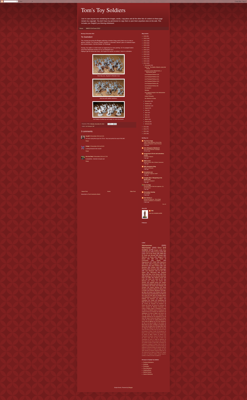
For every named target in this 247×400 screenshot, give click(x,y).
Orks (164, 250)
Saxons (147, 252)
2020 (145, 49)
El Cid (161, 270)
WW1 (149, 277)
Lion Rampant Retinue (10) (152, 81)
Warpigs (147, 90)
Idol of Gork (145, 326)
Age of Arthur (156, 265)
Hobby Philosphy (149, 96)
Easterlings (161, 300)
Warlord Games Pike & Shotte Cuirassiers (154, 162)
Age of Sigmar (154, 301)
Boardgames (161, 331)
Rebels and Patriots (146, 305)
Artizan (151, 292)
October (147, 103)
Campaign (163, 269)
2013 (145, 126)
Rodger (88, 146)
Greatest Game (160, 347)
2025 (145, 38)
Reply (87, 141)
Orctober (144, 287)
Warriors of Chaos (148, 257)
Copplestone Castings (147, 344)
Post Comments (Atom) (94, 194)
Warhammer (147, 245)
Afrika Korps (154, 329)
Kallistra (144, 298)
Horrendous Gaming (149, 192)
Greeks (153, 267)
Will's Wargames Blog (150, 166)
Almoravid (153, 272)
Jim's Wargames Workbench (152, 148)
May (146, 115)
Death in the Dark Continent (148, 332)
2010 (145, 133)
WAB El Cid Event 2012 (93, 28)
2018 (145, 54)
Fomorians (163, 332)
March (146, 119)
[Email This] (108, 124)
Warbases (162, 339)
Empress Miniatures (151, 345)
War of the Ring (148, 323)
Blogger (131, 387)
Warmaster (146, 248)
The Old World (146, 315)
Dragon (143, 345)
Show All (164, 204)
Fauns (158, 345)
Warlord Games (153, 310)
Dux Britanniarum (158, 316)
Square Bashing (154, 287)
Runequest (158, 308)
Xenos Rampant (146, 306)
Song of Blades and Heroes (157, 313)
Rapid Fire (162, 350)
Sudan (153, 285)
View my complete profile (155, 213)
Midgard (160, 257)
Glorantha (153, 303)
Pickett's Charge (154, 350)
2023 (145, 43)
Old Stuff (152, 295)
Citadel (143, 311)
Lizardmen (144, 300)
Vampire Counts (158, 277)
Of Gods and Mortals (148, 255)
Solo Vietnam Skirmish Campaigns (152, 149)
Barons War (158, 340)
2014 (145, 63)
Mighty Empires (153, 334)
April (146, 117)
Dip (165, 301)
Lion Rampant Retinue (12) (152, 76)
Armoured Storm (162, 329)
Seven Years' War (148, 337)
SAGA (149, 279)
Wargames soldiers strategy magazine (157, 353)
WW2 (154, 262)
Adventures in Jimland (150, 297)
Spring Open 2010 (161, 326)
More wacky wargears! (149, 180)
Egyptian (162, 324)
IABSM (145, 334)
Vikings (153, 281)
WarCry (145, 310)
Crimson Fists (157, 344)
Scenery (156, 252)
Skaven (162, 289)
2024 (145, 40)
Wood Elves (144, 340)
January (147, 124)
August (147, 108)
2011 (145, 131)
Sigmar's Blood (153, 289)
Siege (164, 308)
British (161, 255)
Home (81, 28)
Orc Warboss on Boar (150, 98)
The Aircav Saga (148, 141)
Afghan (161, 298)
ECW (158, 332)
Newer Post (85, 191)
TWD (152, 210)
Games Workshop (148, 374)
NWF (161, 267)
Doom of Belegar (153, 324)
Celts (143, 279)
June (146, 112)
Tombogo (160, 285)
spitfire (157, 355)
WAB (161, 253)
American (153, 269)
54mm (147, 329)
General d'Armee (152, 347)
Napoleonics (145, 262)
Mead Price (152, 326)
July (146, 110)
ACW (154, 315)
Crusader (144, 290)
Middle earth (152, 284)
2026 (145, 36)
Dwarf (143, 259)
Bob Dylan (156, 342)
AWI (148, 301)
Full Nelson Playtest (148, 156)
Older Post (133, 191)
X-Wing (150, 327)
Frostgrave (155, 264)
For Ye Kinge (147, 185)
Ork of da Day (162, 284)
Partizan (144, 269)
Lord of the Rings (151, 253)
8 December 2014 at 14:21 (97, 136)
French (161, 281)
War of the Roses (154, 274)
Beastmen (145, 331)
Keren (148, 311)
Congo (143, 308)
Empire (156, 250)
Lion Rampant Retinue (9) (151, 83)
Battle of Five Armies (159, 323)
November (148, 101)
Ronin (160, 336)
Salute (152, 300)
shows (158, 260)
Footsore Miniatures (155, 290)
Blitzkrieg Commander (158, 306)
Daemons (163, 262)
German (144, 282)
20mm (143, 329)
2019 (145, 52)
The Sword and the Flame (148, 352)
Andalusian (161, 310)
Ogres (144, 272)
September (148, 105)
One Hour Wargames (161, 321)
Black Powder (153, 331)
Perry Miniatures (147, 368)
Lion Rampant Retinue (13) (152, 74)
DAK (163, 344)
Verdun (145, 353)
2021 (145, 47)
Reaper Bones (162, 295)
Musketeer (147, 276)
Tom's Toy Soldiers (103, 10)
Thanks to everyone (148, 168)
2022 (145, 45)
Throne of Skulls (153, 339)
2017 (145, 56)
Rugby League (150, 308)
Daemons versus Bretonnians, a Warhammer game (153, 71)
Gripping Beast (154, 282)
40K (165, 252)
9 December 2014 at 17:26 (101, 156)
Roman (155, 305)
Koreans (149, 349)
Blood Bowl (144, 324)
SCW (165, 336)
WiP (93, 126)
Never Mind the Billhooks (148, 321)
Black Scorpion (148, 342)
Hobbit (143, 349)
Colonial (161, 297)
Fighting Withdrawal (159, 319)
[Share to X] (112, 124)
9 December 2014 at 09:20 (97, 146)
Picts (164, 274)
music (153, 355)
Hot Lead (144, 295)
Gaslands (144, 347)
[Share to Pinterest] (116, 124)
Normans (152, 298)
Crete (161, 301)
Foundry (146, 303)
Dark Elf (157, 279)
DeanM (88, 136)
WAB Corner (147, 161)
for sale (156, 327)
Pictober (158, 292)
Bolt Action (156, 293)
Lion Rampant (88, 126)
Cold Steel (150, 319)
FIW (163, 293)
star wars (162, 327)
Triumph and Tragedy (161, 352)
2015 (145, 61)
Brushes (162, 342)
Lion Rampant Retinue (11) (152, 79)
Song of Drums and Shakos (153, 318)
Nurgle (159, 349)
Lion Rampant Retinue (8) (151, 86)
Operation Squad (153, 336)
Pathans (146, 285)
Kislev (146, 264)
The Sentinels (147, 193)
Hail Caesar (147, 293)
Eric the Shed (89, 156)
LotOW (154, 349)
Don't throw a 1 (148, 198)
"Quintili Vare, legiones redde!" (151, 173)
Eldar (143, 302)
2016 (145, 58)
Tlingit (145, 327)
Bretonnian (161, 315)
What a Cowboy (146, 355)
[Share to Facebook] (114, 124)
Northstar (154, 311)
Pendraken (161, 303)
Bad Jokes (151, 340)
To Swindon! (148, 88)
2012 (145, 129)
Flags (163, 345)
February (147, 121)
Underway (161, 305)
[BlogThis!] (110, 124)
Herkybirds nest (148, 172)
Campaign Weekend (146, 316)
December (148, 65)
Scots (164, 292)
